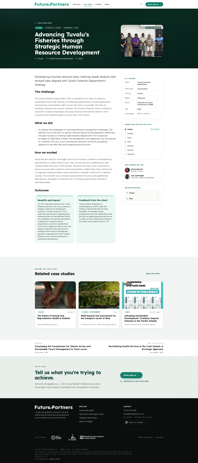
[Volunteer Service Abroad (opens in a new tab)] (91, 437)
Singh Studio (54, 459)
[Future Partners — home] (52, 4)
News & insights (86, 421)
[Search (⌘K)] (141, 4)
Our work (88, 4)
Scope (130, 193)
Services (76, 4)
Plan (129, 199)
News (107, 4)
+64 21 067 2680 (129, 410)
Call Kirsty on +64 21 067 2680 (136, 381)
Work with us (154, 4)
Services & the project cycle (91, 414)
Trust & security (145, 437)
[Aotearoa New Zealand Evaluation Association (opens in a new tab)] (72, 437)
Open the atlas (154, 273)
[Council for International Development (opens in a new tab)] (57, 437)
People (98, 4)
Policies (159, 437)
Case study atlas (45, 23)
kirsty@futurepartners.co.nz (133, 414)
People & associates (88, 418)
